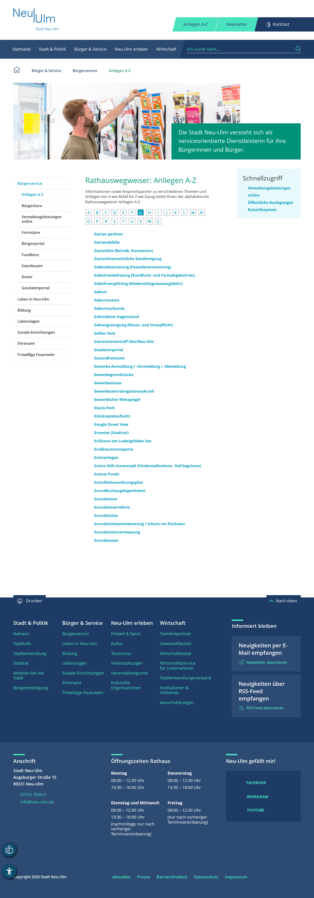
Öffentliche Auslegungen (270, 202)
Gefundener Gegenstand (116, 316)
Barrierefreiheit (172, 877)
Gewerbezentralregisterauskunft (124, 391)
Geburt (100, 291)
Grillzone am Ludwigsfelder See (122, 440)
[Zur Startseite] (36, 20)
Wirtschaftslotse (175, 653)
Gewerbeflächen (175, 643)
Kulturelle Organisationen (126, 685)
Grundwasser (106, 540)
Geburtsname (106, 300)
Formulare (31, 232)
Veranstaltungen (127, 663)
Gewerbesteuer (108, 382)
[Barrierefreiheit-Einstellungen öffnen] (9, 871)
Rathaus (21, 633)
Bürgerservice (85, 70)
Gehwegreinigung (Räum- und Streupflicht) (133, 324)
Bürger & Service (90, 49)
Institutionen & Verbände (174, 690)
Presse (143, 877)
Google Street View (111, 424)
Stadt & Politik (52, 49)
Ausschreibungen (177, 702)
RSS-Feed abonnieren (265, 707)
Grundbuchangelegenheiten (120, 490)
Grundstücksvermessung (117, 532)
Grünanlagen (106, 457)
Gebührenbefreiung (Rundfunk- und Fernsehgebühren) (144, 275)
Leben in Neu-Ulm (33, 299)
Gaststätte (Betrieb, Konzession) (123, 250)
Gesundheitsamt (109, 358)
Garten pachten (108, 234)
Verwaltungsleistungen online (42, 219)
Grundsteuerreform (112, 507)
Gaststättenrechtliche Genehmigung (127, 258)
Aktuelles (121, 877)
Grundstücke (106, 515)
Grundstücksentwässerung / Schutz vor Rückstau (139, 523)
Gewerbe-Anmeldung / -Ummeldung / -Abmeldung (140, 366)
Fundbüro (30, 254)
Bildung (24, 310)
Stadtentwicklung (29, 653)
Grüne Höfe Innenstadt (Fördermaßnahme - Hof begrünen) (147, 465)
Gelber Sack (104, 333)
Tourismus (121, 653)
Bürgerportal (33, 243)
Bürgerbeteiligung (30, 687)
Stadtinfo (22, 643)
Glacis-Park (104, 407)
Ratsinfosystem (262, 209)
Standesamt (32, 265)
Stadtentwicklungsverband (185, 678)
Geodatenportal (35, 287)
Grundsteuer (105, 498)
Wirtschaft (166, 49)
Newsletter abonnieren (266, 662)
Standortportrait (175, 633)
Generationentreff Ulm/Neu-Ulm (124, 341)
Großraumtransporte (113, 449)
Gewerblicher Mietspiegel (117, 399)
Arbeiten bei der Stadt (28, 675)
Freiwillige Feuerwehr (36, 354)
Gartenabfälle (107, 242)
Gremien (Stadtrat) (111, 432)
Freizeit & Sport (125, 633)
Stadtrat (21, 663)
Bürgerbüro (32, 205)
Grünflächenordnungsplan (118, 482)
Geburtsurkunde (109, 308)
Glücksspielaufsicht (112, 416)
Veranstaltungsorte (129, 673)
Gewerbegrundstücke (113, 374)
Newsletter (236, 24)
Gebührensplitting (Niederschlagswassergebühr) (138, 283)
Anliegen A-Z (195, 24)
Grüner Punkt (106, 474)
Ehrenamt (26, 343)
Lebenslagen (28, 321)
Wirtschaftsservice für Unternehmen (177, 665)
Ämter (27, 276)
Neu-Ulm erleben (131, 49)
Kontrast (281, 24)
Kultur (117, 643)
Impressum (236, 877)
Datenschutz (206, 877)
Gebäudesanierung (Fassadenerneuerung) (132, 266)
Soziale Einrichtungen (36, 332)
